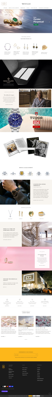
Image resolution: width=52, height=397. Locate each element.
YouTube (38, 373)
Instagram (38, 369)
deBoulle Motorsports (40, 378)
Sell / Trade (32, 301)
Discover (36, 24)
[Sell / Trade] (32, 299)
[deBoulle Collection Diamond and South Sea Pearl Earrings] (26, 47)
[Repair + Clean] (20, 299)
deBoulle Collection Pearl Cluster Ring (44, 53)
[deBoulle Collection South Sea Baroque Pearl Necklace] (8, 47)
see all (26, 339)
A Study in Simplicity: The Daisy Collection (8, 329)
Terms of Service (24, 367)
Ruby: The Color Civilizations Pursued (42, 329)
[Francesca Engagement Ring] (5, 173)
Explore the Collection (38, 200)
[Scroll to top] (50, 394)
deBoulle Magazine (40, 380)
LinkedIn (38, 376)
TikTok (38, 371)
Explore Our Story (8, 104)
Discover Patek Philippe (8, 84)
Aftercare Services (7, 239)
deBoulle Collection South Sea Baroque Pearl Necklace (7, 53)
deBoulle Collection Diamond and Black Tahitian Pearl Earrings (35, 53)
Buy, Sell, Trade (11, 374)
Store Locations (11, 376)
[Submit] (36, 355)
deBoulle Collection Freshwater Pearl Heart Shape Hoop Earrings (17, 53)
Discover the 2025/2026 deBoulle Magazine (26, 148)
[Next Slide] (49, 22)
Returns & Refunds (25, 373)
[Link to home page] (3, 372)
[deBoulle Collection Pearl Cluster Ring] (44, 47)
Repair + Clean (19, 301)
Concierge (7, 301)
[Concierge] (7, 299)
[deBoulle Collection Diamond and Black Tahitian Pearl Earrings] (35, 46)
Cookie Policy (24, 371)
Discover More (41, 265)
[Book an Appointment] (45, 299)
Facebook (38, 367)
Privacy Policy (24, 369)
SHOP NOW (36, 126)
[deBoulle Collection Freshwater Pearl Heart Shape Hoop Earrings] (17, 46)
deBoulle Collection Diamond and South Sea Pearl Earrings (26, 53)
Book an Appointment (45, 301)
